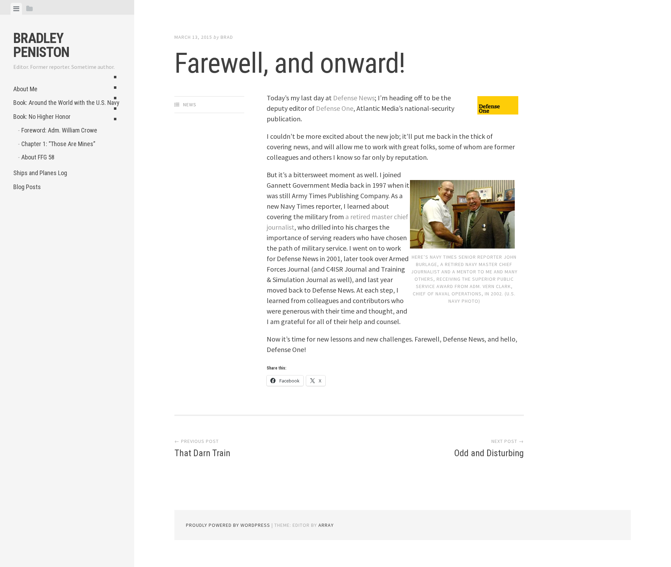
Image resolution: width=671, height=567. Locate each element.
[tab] (16, 9)
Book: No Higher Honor (42, 116)
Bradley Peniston (41, 45)
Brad (227, 37)
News (189, 104)
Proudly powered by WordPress (228, 525)
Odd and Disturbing (489, 453)
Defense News (354, 97)
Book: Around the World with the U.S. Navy (66, 102)
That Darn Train (202, 453)
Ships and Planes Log (40, 173)
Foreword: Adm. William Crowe (59, 130)
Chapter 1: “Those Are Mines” (58, 144)
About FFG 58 (38, 157)
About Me (25, 89)
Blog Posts (27, 187)
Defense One (334, 108)
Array (326, 525)
